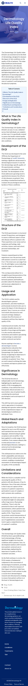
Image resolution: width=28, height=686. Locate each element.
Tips (6, 654)
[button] (20, 3)
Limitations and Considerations (12, 107)
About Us (8, 669)
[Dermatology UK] (7, 3)
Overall (5, 109)
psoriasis (12, 442)
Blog (5, 585)
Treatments (9, 651)
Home (7, 644)
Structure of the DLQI (9, 98)
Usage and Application (9, 100)
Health (10, 585)
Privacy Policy (8, 684)
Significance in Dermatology (11, 103)
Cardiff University (18, 158)
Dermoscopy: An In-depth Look (14, 595)
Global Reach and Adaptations (12, 105)
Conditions (8, 647)
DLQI (5, 587)
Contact (8, 665)
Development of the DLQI (10, 96)
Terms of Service (19, 684)
